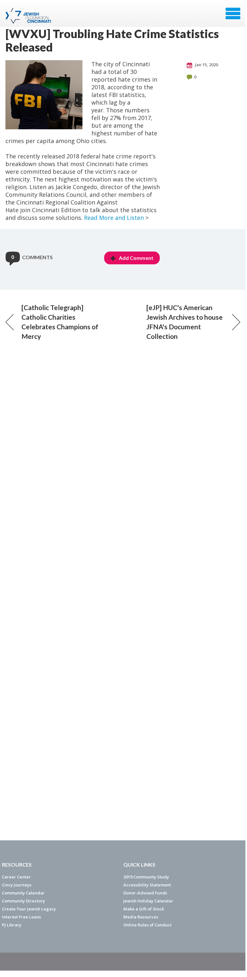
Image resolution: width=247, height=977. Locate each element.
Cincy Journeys (16, 885)
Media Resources (140, 917)
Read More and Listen (114, 217)
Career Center (16, 877)
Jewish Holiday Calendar (148, 901)
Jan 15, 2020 (206, 65)
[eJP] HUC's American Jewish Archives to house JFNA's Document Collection (184, 321)
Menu (233, 13)
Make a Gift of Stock (143, 909)
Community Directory (23, 901)
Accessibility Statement (147, 885)
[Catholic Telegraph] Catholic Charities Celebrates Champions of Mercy (59, 321)
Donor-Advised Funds (145, 893)
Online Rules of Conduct (147, 925)
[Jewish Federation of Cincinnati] (28, 16)
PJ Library (11, 925)
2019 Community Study (146, 877)
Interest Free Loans (21, 917)
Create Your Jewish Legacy (29, 909)
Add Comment (136, 258)
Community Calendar (23, 893)
